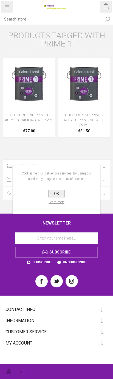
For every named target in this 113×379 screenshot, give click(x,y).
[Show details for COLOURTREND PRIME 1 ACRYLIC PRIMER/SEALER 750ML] (84, 84)
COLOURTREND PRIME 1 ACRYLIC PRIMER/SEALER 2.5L (29, 117)
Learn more (56, 202)
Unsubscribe (74, 262)
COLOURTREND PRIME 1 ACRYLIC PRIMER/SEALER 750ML (84, 120)
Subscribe (41, 262)
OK (56, 193)
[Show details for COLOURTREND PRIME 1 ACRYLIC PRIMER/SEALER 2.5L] (29, 84)
